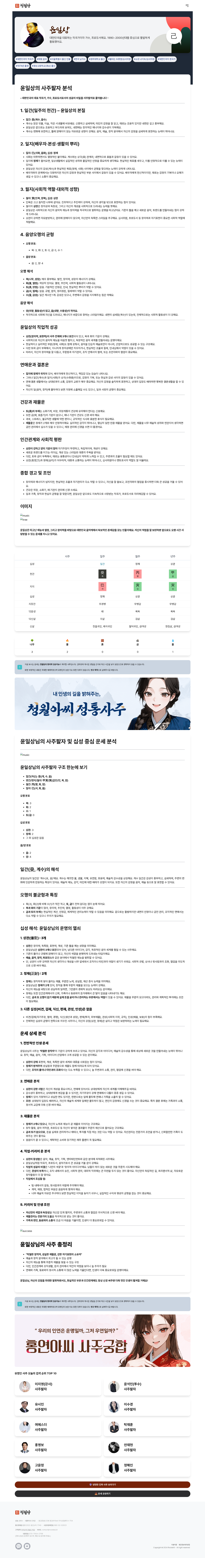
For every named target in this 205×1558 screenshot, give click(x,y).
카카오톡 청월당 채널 (28, 1530)
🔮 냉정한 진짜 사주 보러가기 (102, 1484)
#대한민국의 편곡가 (167, 59)
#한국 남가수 (80, 59)
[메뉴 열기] (187, 5)
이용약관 (174, 1545)
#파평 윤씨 (42, 59)
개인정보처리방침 (184, 1545)
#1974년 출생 (22, 66)
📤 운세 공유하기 (102, 1493)
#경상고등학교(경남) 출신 (43, 66)
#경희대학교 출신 (97, 59)
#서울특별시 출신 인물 (60, 59)
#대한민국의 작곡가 (25, 59)
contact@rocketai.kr (50, 1530)
